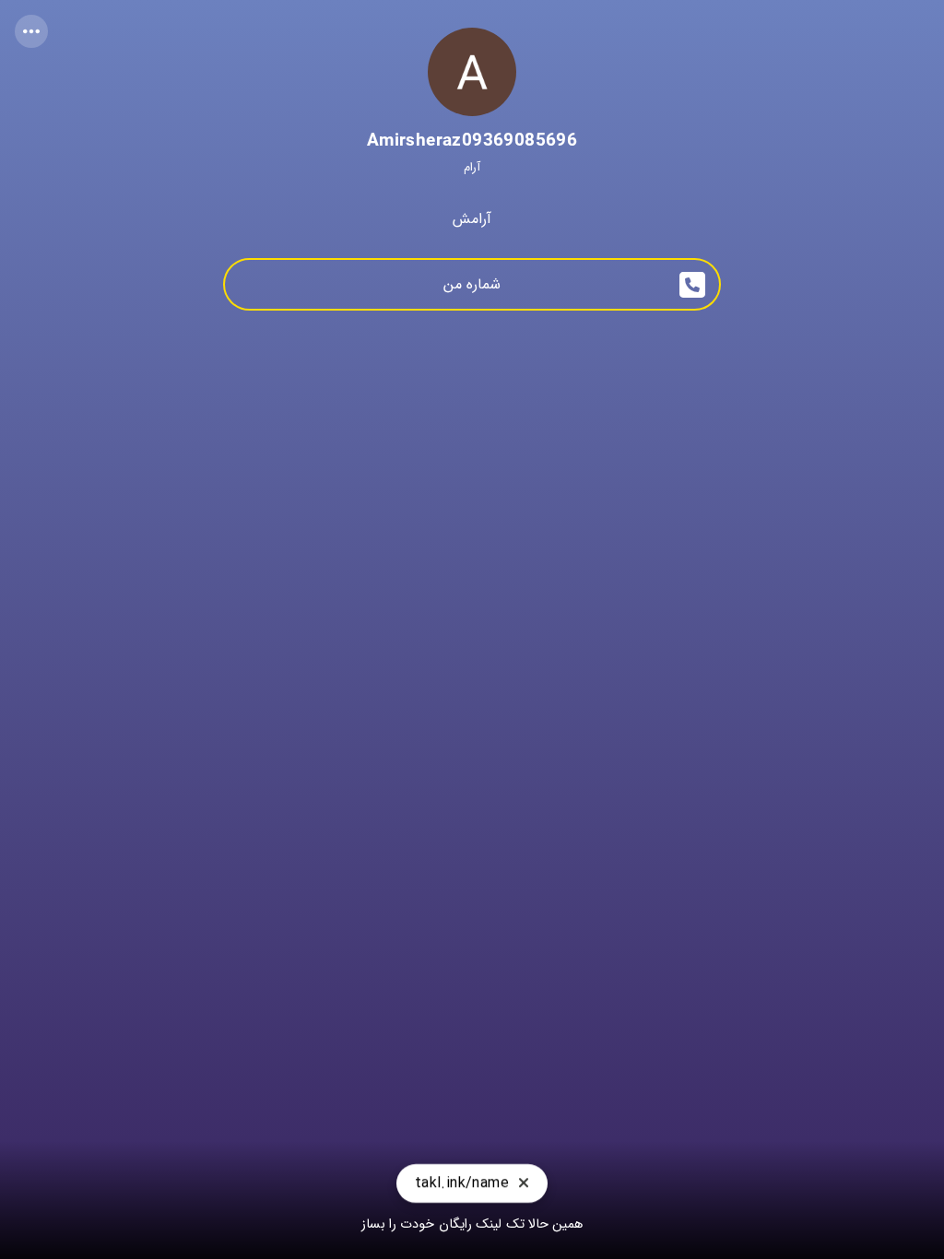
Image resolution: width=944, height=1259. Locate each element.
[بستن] (523, 1184)
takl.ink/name (462, 1184)
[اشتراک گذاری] (31, 31)
